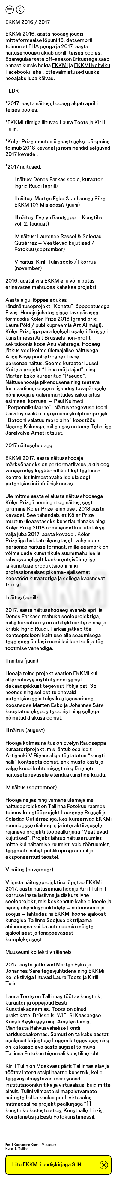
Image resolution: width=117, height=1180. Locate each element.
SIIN (76, 1164)
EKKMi (60, 65)
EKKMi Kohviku (92, 65)
